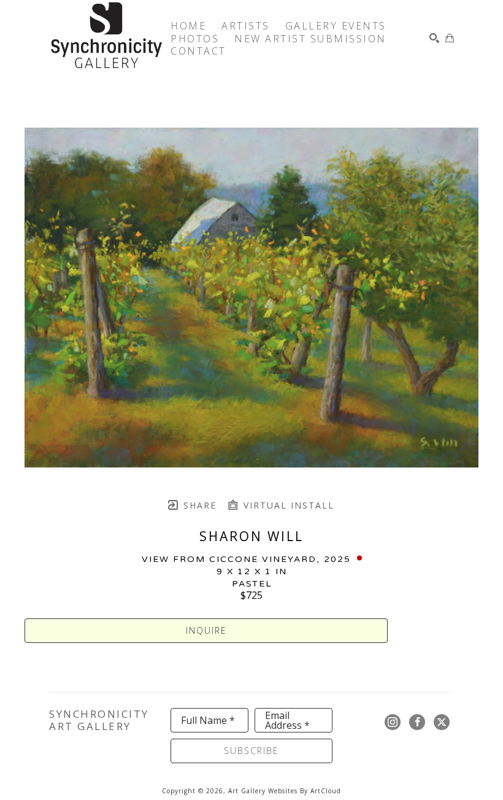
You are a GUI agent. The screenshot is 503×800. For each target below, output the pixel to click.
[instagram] (393, 722)
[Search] (434, 38)
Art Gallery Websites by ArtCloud (284, 791)
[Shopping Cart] (449, 38)
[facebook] (417, 722)
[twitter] (442, 722)
